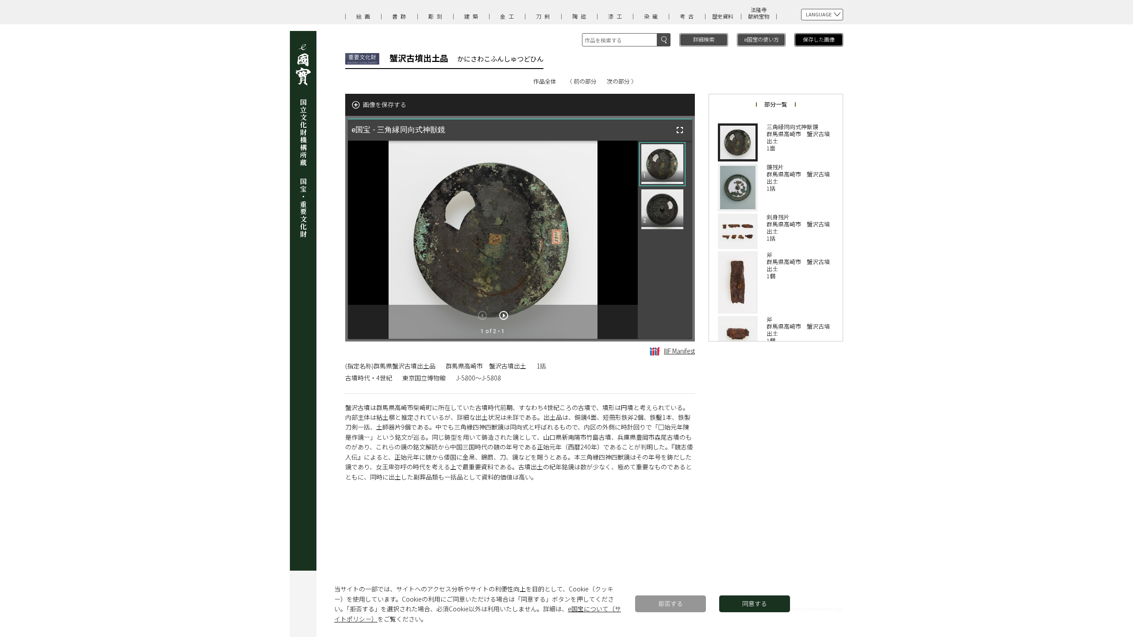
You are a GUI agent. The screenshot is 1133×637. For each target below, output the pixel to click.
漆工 (616, 16)
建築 (472, 16)
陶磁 (580, 16)
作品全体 (544, 81)
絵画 (364, 16)
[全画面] (679, 130)
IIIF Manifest (679, 350)
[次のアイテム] (503, 315)
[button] (662, 164)
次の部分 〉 (622, 81)
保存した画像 (819, 39)
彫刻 (436, 16)
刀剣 (544, 16)
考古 (688, 16)
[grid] (665, 240)
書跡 (400, 16)
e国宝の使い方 (761, 39)
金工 (508, 16)
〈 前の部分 (581, 81)
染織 (652, 16)
